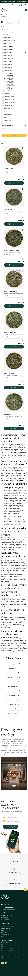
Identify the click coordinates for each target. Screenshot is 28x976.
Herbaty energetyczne (9, 97)
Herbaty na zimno (8, 70)
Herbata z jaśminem (8, 49)
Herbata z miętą (7, 51)
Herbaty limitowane (8, 63)
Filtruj (14, 135)
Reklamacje (3, 932)
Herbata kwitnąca (8, 43)
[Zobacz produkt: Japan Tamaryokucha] (14, 361)
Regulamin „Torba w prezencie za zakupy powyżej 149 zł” (14, 957)
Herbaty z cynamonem (9, 100)
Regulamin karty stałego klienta (8, 952)
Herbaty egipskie (9, 76)
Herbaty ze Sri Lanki (9, 88)
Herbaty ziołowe (6, 110)
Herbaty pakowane (7, 108)
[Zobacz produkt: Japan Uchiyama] (14, 402)
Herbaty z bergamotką (9, 99)
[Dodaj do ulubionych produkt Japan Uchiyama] (22, 394)
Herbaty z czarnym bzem (9, 102)
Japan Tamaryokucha (9, 373)
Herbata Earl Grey (8, 42)
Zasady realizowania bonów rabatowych (10, 950)
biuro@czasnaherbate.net (9, 909)
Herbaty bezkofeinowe (9, 96)
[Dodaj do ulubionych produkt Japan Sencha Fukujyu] (22, 189)
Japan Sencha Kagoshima (10, 291)
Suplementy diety (7, 120)
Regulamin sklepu (5, 942)
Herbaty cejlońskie (9, 73)
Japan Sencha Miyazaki (10, 332)
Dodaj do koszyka (15, 183)
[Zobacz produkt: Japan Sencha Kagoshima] (14, 279)
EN (4, 969)
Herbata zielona (7, 52)
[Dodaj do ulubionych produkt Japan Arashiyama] (22, 148)
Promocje (5, 117)
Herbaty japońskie (9, 78)
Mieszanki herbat (7, 114)
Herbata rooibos (7, 93)
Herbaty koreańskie (9, 81)
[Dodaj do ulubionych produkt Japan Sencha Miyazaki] (22, 312)
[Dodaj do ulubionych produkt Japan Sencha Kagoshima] (22, 271)
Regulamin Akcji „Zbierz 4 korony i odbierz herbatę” (12, 954)
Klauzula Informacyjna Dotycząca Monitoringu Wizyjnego (13, 948)
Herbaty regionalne (18, 14)
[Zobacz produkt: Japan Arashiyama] (14, 156)
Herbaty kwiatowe (8, 61)
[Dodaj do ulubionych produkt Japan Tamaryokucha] (22, 353)
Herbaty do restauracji (9, 60)
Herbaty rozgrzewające (9, 91)
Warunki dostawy (5, 934)
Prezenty (5, 116)
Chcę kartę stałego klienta (10, 827)
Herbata (11, 14)
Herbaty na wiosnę (8, 67)
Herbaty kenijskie (9, 79)
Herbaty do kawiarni (8, 58)
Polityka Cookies (4, 946)
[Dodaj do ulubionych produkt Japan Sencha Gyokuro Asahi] (22, 230)
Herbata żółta (7, 54)
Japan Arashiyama (8, 168)
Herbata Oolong (7, 45)
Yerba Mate (5, 119)
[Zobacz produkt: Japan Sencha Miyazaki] (14, 320)
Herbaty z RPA (8, 87)
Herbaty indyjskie (9, 90)
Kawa (4, 111)
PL (1, 969)
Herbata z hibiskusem (9, 46)
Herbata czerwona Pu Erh (9, 40)
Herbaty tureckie (9, 84)
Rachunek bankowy (5, 928)
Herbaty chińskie (9, 75)
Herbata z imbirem (8, 48)
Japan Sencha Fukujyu (9, 209)
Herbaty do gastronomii (9, 57)
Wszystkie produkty (7, 122)
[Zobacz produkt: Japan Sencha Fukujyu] (14, 197)
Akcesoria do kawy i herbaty (9, 32)
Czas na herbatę (4, 14)
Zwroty (2, 930)
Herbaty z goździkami (9, 103)
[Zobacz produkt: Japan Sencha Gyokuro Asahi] (14, 238)
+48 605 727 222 (9, 907)
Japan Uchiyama (8, 414)
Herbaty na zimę (7, 68)
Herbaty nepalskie (9, 82)
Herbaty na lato (7, 65)
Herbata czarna (7, 39)
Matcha (4, 113)
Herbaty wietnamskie (10, 85)
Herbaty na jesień (8, 64)
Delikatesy (5, 34)
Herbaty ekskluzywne (8, 107)
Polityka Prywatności (5, 944)
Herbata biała (7, 37)
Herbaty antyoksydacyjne (10, 94)
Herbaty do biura (8, 55)
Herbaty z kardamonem (9, 105)
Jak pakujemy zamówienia (7, 926)
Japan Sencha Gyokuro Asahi (11, 250)
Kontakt (2, 936)
